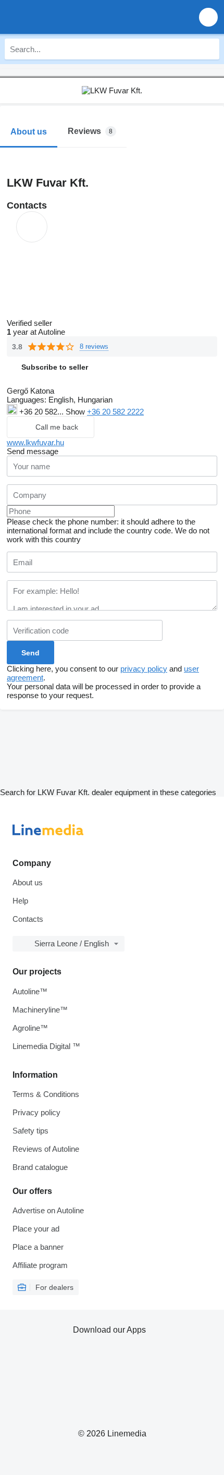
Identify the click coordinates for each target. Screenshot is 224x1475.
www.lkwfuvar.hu (35, 442)
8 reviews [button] (94, 346)
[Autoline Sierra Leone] (67, 17)
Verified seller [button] (30, 323)
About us (28, 882)
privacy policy (143, 668)
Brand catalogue (40, 1167)
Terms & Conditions (46, 1094)
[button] (208, 17)
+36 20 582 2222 (115, 411)
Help (20, 900)
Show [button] (76, 411)
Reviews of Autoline (46, 1148)
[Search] (208, 49)
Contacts (28, 919)
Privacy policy (36, 1112)
